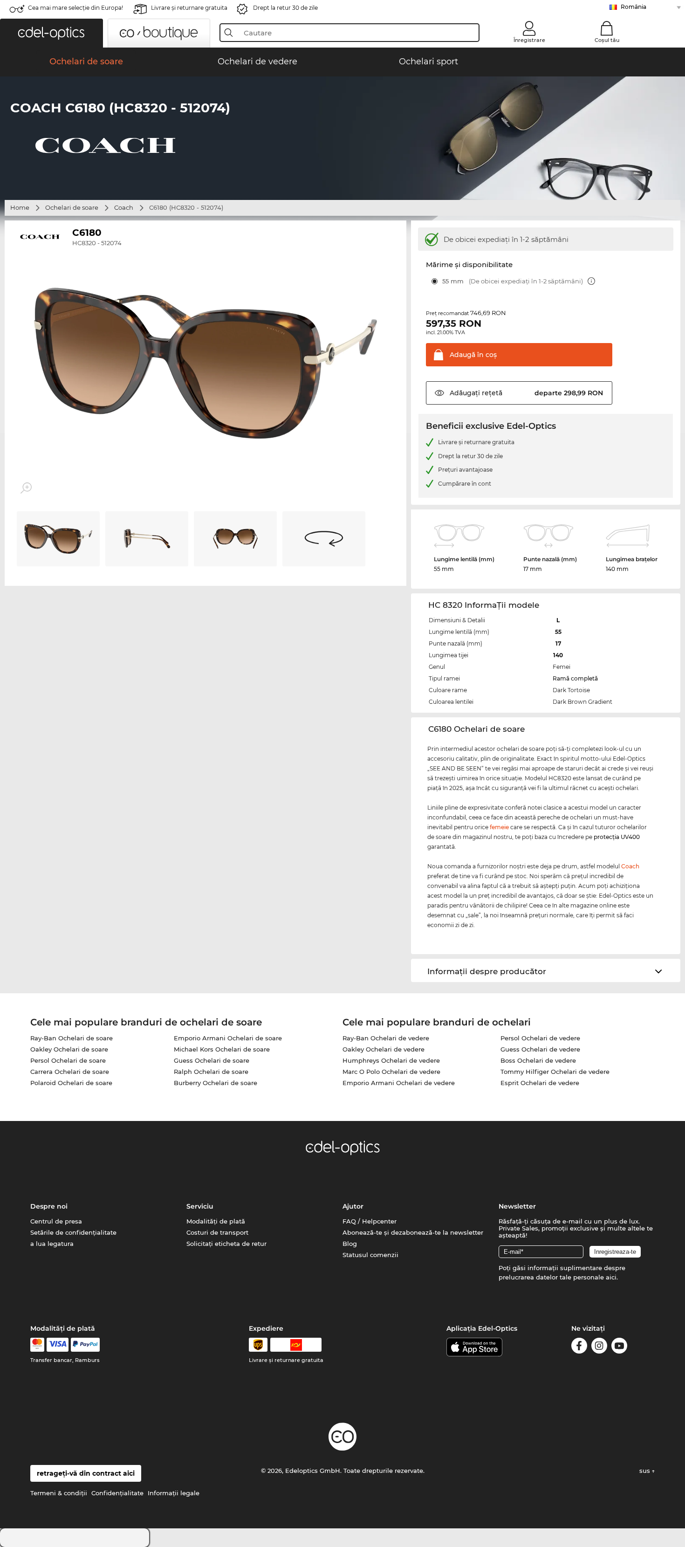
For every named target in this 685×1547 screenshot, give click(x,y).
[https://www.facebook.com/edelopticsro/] (579, 1347)
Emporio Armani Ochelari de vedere (398, 1082)
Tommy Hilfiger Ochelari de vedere (555, 1071)
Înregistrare (529, 40)
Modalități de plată (215, 1221)
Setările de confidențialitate (73, 1232)
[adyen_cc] (37, 1345)
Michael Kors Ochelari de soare (222, 1049)
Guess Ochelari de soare (211, 1060)
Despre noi (49, 1206)
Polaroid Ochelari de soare (71, 1082)
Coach (123, 207)
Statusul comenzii (370, 1254)
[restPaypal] (85, 1345)
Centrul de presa (56, 1221)
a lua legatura (52, 1243)
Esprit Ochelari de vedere (539, 1082)
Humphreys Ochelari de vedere (391, 1060)
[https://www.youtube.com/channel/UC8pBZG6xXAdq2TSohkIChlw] (619, 1347)
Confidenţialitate (117, 1493)
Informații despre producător (486, 971)
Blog (349, 1243)
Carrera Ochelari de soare (69, 1071)
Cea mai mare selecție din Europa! (75, 7)
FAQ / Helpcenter (369, 1221)
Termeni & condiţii (58, 1493)
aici (611, 1277)
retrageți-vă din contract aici (86, 1473)
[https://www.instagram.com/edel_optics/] (599, 1347)
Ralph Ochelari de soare (211, 1071)
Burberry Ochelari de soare (215, 1082)
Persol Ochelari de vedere (540, 1038)
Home (19, 207)
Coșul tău (607, 40)
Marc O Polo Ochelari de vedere (391, 1071)
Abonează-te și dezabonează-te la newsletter (412, 1232)
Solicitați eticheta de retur (226, 1243)
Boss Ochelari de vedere (538, 1060)
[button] (51, 33)
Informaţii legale (173, 1493)
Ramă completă (575, 678)
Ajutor (352, 1206)
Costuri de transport (217, 1232)
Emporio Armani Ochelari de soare (228, 1038)
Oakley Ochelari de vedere (383, 1049)
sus (645, 1470)
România (633, 6)
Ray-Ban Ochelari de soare (71, 1038)
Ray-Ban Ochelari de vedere (385, 1038)
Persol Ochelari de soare (68, 1060)
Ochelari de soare (71, 207)
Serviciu (199, 1206)
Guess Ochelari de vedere (540, 1049)
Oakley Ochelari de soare (69, 1049)
